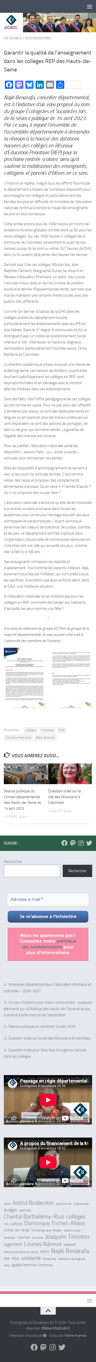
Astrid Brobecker (33, 1203)
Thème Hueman (75, 1335)
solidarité (31, 1258)
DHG (62, 730)
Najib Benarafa (45, 737)
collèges (31, 730)
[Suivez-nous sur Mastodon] (73, 843)
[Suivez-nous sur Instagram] (81, 843)
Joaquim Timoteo (67, 1237)
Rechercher (13, 861)
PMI (7, 1259)
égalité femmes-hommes (32, 1265)
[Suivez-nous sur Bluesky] (89, 843)
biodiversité (81, 1204)
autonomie (63, 1204)
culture (16, 1224)
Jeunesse (37, 1237)
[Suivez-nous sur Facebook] (64, 843)
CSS (6, 1224)
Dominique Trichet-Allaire (54, 1223)
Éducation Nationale (18, 737)
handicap (9, 1237)
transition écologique (71, 1259)
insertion (23, 1237)
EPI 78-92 (22, 1230)
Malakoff (69, 1245)
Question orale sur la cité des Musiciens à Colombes (64, 797)
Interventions (38, 38)
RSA (15, 1258)
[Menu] (89, 6)
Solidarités (49, 1259)
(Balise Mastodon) (55, 1328)
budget (10, 1210)
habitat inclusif (71, 1230)
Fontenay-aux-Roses (46, 1230)
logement (13, 1244)
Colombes (47, 730)
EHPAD (8, 1230)
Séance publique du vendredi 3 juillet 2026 (41, 1026)
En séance (13, 38)
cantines (25, 1210)
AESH (7, 1204)
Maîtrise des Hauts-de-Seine (21, 1252)
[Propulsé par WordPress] (44, 1335)
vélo (6, 1265)
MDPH (44, 1252)
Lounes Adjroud (42, 1244)
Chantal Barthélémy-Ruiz (34, 1217)
